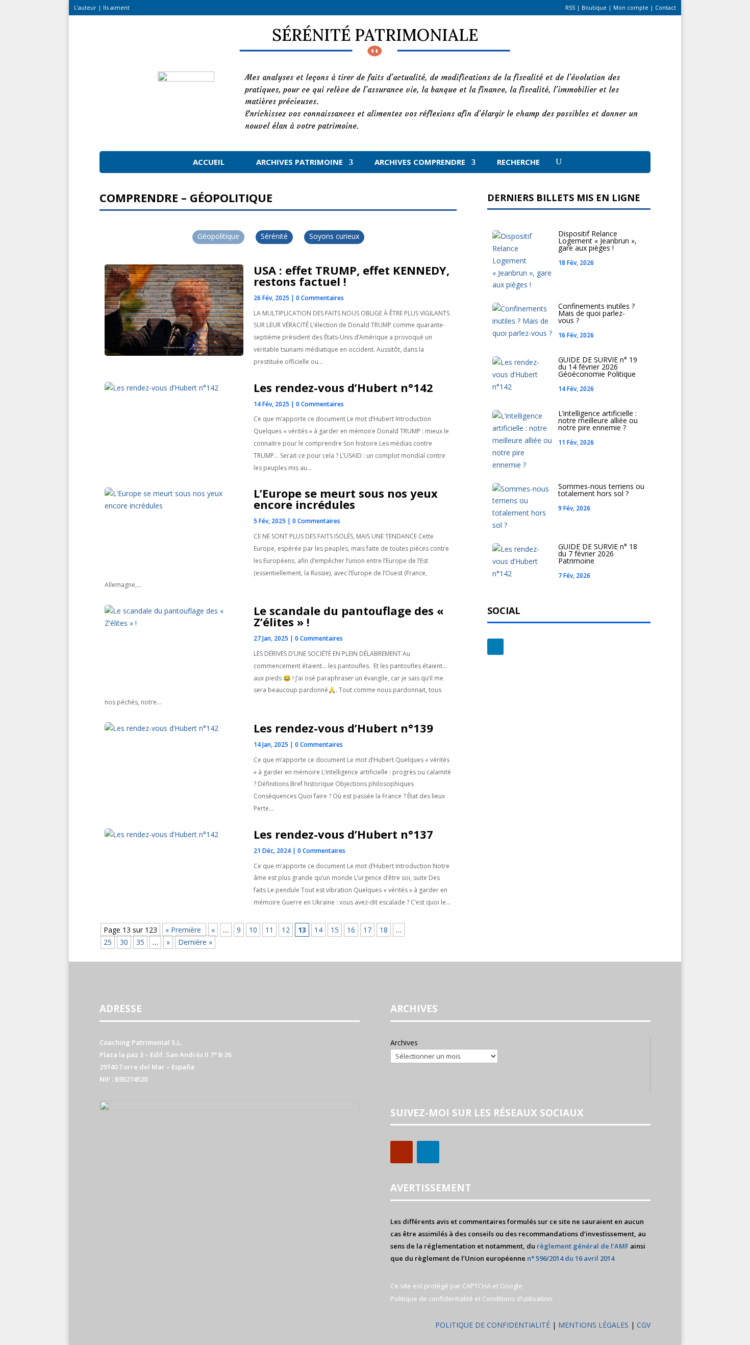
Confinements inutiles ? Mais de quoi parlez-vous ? (596, 313)
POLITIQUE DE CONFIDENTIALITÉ (492, 1325)
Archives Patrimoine (299, 162)
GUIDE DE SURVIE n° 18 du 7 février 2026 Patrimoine (597, 554)
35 (140, 942)
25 (108, 942)
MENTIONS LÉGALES (594, 1325)
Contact (665, 7)
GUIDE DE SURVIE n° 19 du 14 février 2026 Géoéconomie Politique (597, 367)
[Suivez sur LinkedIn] (495, 647)
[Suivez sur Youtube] (401, 1152)
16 (351, 930)
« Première (184, 930)
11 (269, 930)
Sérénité (274, 236)
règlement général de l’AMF (583, 1246)
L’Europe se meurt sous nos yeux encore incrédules (346, 498)
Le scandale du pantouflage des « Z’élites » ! (349, 616)
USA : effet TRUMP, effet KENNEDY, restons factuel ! (351, 275)
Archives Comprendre (419, 162)
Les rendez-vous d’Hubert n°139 (343, 728)
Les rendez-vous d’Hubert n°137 (343, 834)
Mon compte (630, 7)
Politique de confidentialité (431, 1298)
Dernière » (195, 942)
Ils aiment (116, 7)
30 (124, 942)
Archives (404, 1042)
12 (286, 930)
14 (318, 930)
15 (335, 930)
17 (367, 930)
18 (384, 930)
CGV (644, 1325)
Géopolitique (218, 236)
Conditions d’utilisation (517, 1298)
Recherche (518, 162)
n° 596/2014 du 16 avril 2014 (570, 1258)
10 (253, 930)
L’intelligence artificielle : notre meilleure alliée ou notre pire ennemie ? (598, 420)
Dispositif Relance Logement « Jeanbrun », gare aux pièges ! (597, 241)
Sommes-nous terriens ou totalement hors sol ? (601, 489)
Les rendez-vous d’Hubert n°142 (343, 387)
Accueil (208, 162)
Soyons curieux (334, 236)
